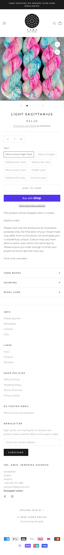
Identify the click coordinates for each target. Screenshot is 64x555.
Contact (8, 329)
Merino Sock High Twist (18, 154)
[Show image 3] (33, 105)
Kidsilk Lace (38, 170)
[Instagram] (12, 496)
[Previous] (21, 105)
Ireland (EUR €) (31, 510)
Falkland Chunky (15, 177)
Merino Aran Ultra (15, 170)
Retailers (9, 362)
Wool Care (12, 292)
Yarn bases (12, 273)
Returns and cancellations (19, 412)
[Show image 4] (37, 105)
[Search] (54, 23)
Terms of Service (13, 390)
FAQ (6, 334)
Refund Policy (12, 379)
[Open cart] (60, 23)
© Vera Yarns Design (32, 517)
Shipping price (12, 318)
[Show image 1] (27, 105)
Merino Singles (46, 154)
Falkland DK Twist (15, 162)
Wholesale (10, 323)
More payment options (32, 205)
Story (7, 351)
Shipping (10, 282)
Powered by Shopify (32, 521)
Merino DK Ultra (41, 162)
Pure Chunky (38, 177)
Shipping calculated (24, 125)
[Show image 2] (30, 105)
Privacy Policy (12, 395)
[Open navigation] (4, 23)
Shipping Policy (13, 384)
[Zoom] (57, 44)
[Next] (42, 105)
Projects (8, 356)
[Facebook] (5, 496)
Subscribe (16, 452)
